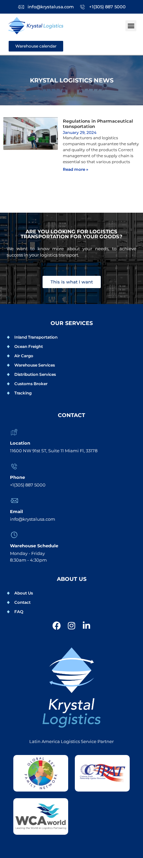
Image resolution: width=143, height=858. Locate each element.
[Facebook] (57, 625)
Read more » (75, 169)
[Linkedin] (86, 625)
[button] (130, 25)
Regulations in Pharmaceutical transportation (98, 123)
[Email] (14, 500)
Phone (17, 477)
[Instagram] (72, 625)
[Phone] (14, 466)
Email (16, 511)
